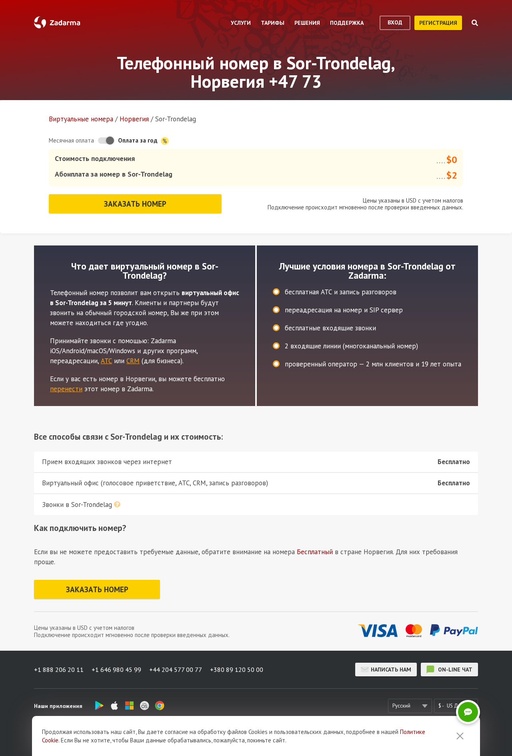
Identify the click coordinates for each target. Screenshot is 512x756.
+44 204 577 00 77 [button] (175, 670)
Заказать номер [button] (135, 204)
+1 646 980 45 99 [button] (116, 670)
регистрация (438, 22)
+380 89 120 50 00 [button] (236, 670)
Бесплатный (315, 551)
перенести (66, 388)
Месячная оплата (71, 140)
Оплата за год (138, 140)
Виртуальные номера (81, 119)
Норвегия (134, 119)
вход (395, 22)
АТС (106, 360)
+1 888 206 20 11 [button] (59, 670)
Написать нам (391, 669)
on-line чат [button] (454, 669)
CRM (133, 360)
